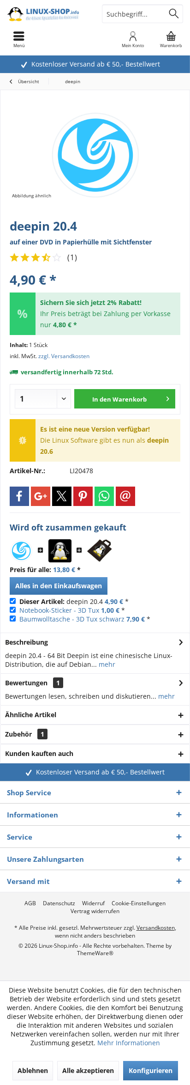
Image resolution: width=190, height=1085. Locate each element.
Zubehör (24, 734)
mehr (106, 664)
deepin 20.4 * (74, 601)
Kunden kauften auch (39, 753)
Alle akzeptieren (88, 1070)
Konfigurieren (150, 1070)
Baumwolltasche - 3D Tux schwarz (72, 619)
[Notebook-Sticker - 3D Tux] (59, 550)
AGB (30, 903)
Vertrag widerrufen (95, 911)
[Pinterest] (83, 496)
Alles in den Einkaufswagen (58, 585)
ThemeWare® (95, 953)
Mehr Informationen (128, 1042)
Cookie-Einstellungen (139, 903)
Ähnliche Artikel (30, 714)
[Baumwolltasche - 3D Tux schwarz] (99, 550)
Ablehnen (33, 1070)
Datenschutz (59, 903)
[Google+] (40, 496)
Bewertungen (26, 682)
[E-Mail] (125, 496)
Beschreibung (26, 642)
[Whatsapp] (104, 496)
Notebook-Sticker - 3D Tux (59, 610)
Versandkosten (156, 928)
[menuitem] (171, 39)
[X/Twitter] (61, 496)
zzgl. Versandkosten (63, 356)
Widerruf (93, 903)
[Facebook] (19, 496)
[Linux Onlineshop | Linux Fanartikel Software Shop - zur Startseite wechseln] (47, 14)
